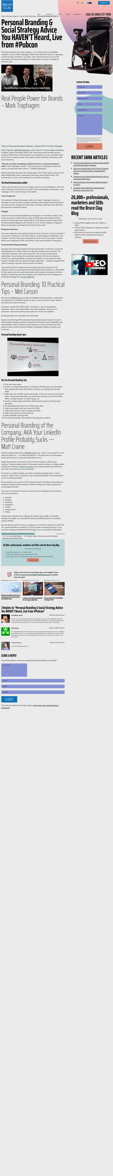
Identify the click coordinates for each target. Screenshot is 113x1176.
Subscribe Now (33, 560)
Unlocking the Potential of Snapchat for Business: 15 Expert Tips (89, 189)
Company (77, 14)
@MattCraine (30, 453)
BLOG (68, 14)
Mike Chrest (15, 628)
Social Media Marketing (15, 536)
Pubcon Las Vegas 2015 (44, 536)
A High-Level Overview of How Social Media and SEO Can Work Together (91, 164)
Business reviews (26, 466)
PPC (59, 14)
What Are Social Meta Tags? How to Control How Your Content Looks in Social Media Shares (10, 597)
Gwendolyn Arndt (17, 615)
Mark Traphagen (56, 146)
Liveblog (34, 536)
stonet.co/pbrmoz (27, 277)
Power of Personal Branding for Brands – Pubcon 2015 (23, 146)
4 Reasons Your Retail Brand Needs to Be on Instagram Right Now (33, 599)
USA (78, 3)
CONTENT (49, 14)
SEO (39, 14)
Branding (29, 536)
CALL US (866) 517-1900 (98, 14)
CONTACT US (104, 3)
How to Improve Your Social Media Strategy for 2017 (53, 599)
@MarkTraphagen (22, 150)
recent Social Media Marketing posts (36, 575)
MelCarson (17, 298)
